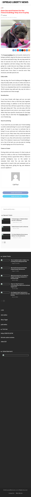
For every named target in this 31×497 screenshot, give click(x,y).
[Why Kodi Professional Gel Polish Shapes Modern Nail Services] (5, 270)
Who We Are (19, 493)
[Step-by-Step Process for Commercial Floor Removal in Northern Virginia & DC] (5, 286)
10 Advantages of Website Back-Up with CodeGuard (20, 219)
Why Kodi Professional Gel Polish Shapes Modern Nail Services (19, 268)
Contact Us (11, 493)
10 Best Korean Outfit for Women (20, 226)
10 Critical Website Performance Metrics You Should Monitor (20, 235)
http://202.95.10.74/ (7, 333)
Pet (3, 7)
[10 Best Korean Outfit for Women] (6, 229)
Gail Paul (5, 15)
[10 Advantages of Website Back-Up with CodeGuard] (6, 221)
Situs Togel (4, 319)
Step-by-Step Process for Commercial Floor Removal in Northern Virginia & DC (20, 285)
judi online (4, 324)
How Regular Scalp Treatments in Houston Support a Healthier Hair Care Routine (20, 294)
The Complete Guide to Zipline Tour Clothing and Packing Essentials (20, 260)
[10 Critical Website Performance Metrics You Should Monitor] (6, 236)
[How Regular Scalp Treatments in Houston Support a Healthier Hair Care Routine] (5, 294)
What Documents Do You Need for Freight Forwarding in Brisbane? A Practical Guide (19, 277)
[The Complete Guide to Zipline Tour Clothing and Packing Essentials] (5, 262)
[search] (28, 2)
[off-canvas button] (3, 2)
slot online (4, 315)
